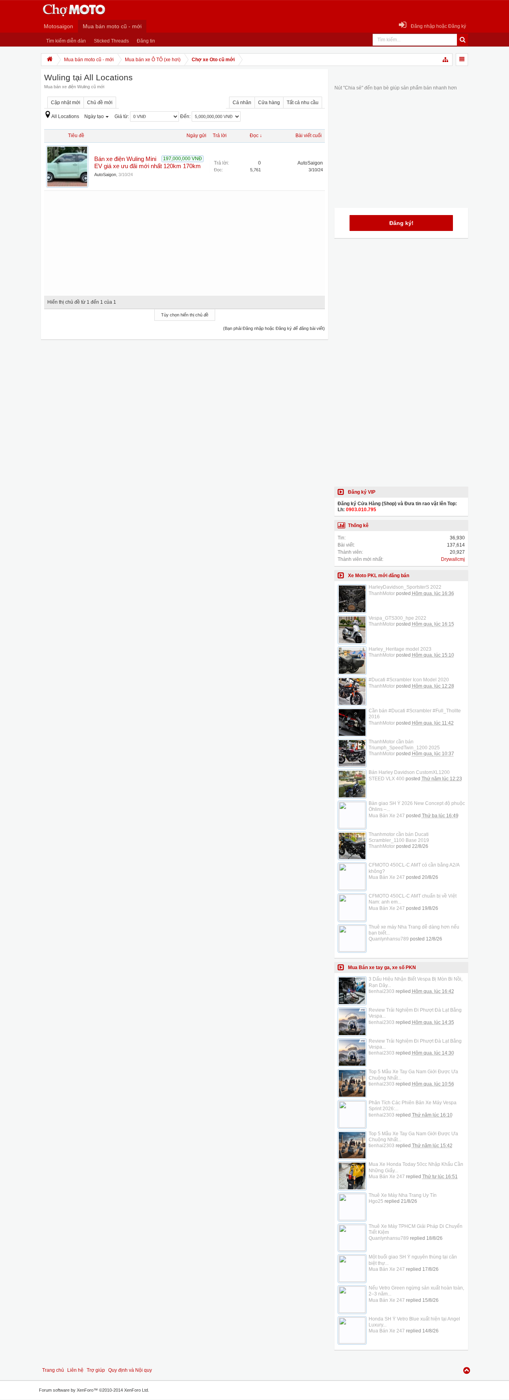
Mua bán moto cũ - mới (112, 26)
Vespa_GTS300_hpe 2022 (397, 618)
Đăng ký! (401, 223)
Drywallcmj (453, 559)
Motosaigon (58, 26)
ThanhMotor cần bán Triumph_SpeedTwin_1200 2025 (404, 744)
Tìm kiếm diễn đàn (66, 41)
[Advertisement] (184, 240)
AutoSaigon (105, 174)
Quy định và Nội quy (130, 1370)
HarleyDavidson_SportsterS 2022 (405, 587)
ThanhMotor (382, 593)
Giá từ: (122, 116)
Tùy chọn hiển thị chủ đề (184, 314)
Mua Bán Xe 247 (387, 815)
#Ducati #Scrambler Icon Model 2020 (409, 680)
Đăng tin (146, 41)
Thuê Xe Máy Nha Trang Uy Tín (403, 1195)
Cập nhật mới (65, 102)
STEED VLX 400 (386, 778)
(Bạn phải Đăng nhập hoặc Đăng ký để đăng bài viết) (274, 328)
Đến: (186, 116)
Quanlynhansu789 (389, 939)
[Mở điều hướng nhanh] (446, 59)
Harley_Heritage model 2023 (400, 649)
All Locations (65, 116)
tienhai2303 (381, 991)
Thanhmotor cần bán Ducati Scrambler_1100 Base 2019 (399, 837)
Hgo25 (376, 1201)
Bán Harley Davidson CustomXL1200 (409, 772)
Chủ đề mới (100, 102)
